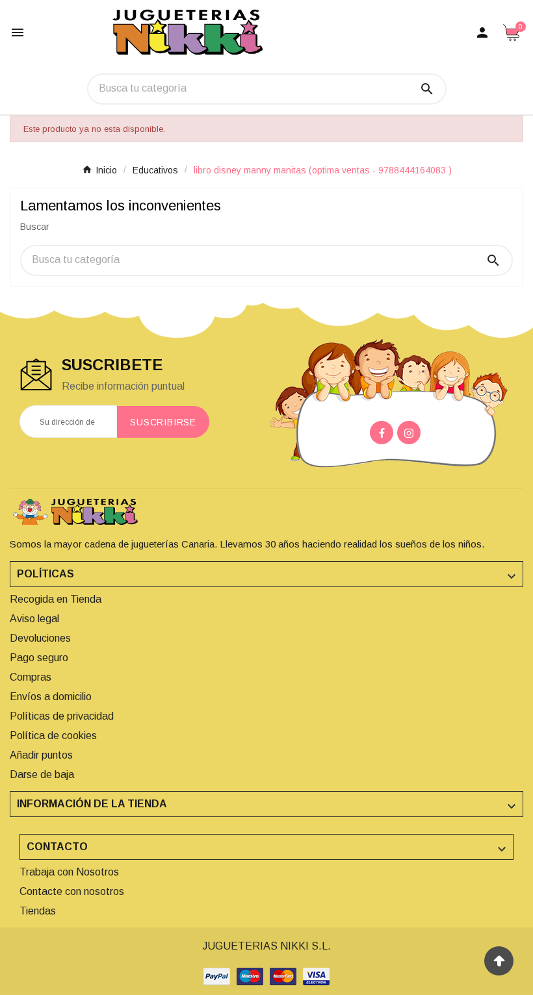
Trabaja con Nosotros (69, 871)
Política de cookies (53, 735)
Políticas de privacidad (62, 716)
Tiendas (38, 910)
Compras (30, 677)
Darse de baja (42, 774)
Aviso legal (34, 618)
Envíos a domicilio (51, 696)
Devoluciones (40, 638)
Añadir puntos (41, 755)
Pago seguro (39, 657)
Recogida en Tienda (55, 599)
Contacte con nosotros (72, 891)
